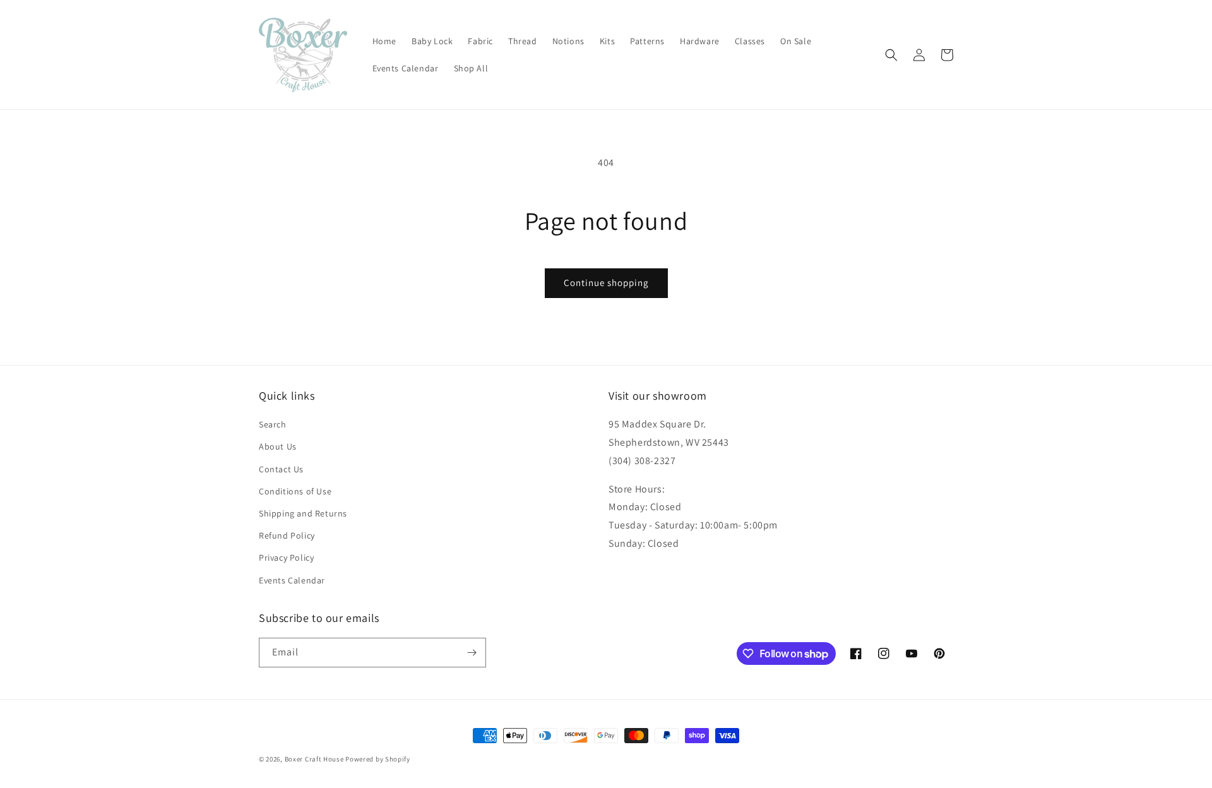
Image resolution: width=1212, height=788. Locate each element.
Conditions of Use (295, 491)
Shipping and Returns (303, 513)
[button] (891, 55)
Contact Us (281, 469)
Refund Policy (287, 535)
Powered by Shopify (377, 759)
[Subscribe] (471, 652)
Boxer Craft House (314, 759)
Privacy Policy (286, 557)
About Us (278, 446)
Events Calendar (292, 580)
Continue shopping (606, 283)
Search (273, 424)
